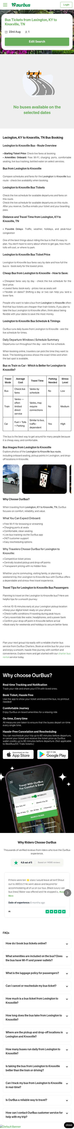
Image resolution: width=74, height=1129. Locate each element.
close (69, 1125)
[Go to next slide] (67, 893)
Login (66, 5)
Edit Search (37, 41)
